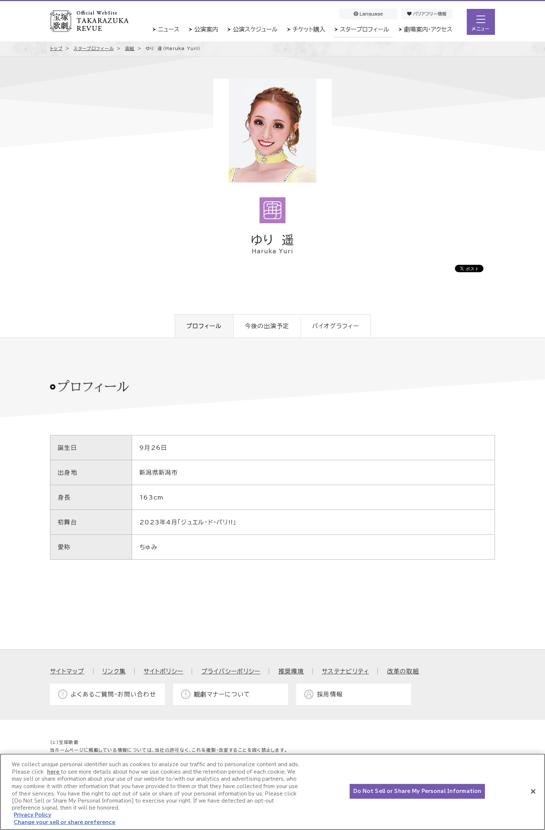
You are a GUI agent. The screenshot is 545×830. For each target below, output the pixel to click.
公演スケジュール (255, 29)
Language (370, 13)
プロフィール (204, 326)
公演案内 (206, 29)
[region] (272, 792)
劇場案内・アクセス (428, 29)
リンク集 (114, 671)
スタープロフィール (364, 29)
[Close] (533, 791)
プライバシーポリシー (231, 671)
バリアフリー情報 (429, 13)
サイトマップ (67, 671)
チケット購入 (309, 29)
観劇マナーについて (222, 694)
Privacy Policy (32, 815)
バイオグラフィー (335, 326)
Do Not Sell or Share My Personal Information (417, 791)
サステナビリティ (345, 671)
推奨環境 (291, 671)
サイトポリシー (163, 671)
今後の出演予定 (267, 326)
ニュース (168, 29)
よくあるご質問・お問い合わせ (113, 694)
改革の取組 (403, 671)
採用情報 (330, 694)
